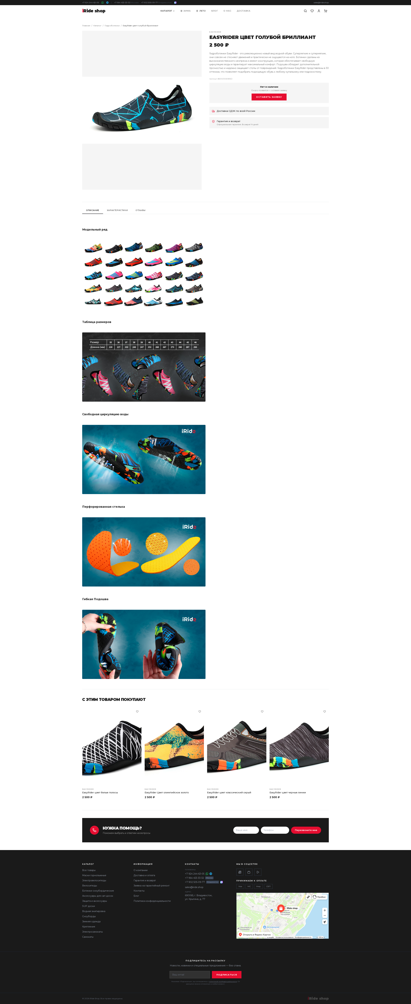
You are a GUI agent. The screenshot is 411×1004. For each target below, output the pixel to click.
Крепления (88, 926)
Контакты (139, 890)
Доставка (243, 10)
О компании (141, 870)
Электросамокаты (92, 931)
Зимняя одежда (91, 921)
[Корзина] (325, 11)
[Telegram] (107, 2)
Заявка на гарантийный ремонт (152, 885)
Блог (214, 10)
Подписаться (226, 974)
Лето (202, 10)
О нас (227, 10)
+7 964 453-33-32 (126, 2)
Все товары (89, 870)
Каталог (166, 10)
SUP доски (88, 906)
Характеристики (117, 210)
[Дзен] (239, 872)
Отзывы (141, 210)
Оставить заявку (269, 97)
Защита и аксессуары (94, 901)
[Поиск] (305, 11)
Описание (92, 210)
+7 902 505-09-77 (156, 2)
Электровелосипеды (94, 880)
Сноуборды (89, 916)
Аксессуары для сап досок (97, 895)
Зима (187, 10)
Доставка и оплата (144, 875)
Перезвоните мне (306, 830)
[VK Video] (257, 872)
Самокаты (87, 936)
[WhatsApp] (102, 2)
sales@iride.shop (321, 2)
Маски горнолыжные (94, 875)
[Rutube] (248, 872)
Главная (86, 25)
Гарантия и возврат (145, 880)
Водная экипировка (93, 911)
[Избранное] (312, 11)
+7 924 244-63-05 (90, 2)
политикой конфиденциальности (223, 981)
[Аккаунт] (319, 11)
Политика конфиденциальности (152, 901)
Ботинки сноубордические (98, 890)
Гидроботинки (112, 25)
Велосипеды (89, 885)
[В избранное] (137, 711)
